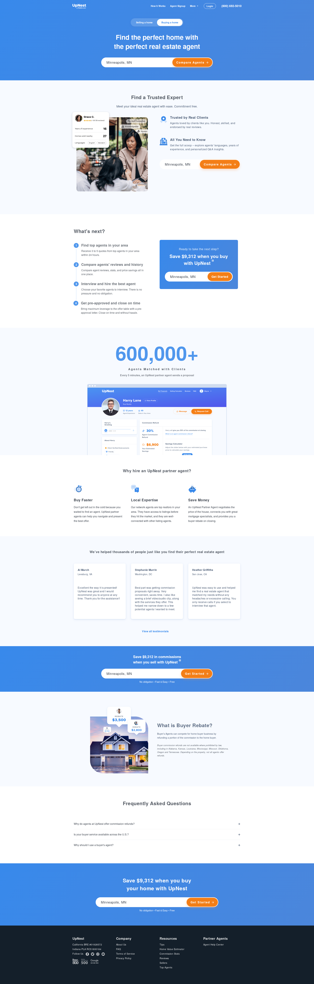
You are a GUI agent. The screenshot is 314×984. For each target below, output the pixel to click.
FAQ (118, 949)
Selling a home (144, 22)
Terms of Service (125, 953)
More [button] (193, 6)
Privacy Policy (123, 958)
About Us (121, 944)
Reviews (164, 958)
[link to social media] (87, 954)
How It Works (158, 6)
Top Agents (166, 967)
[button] (157, 62)
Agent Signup (177, 6)
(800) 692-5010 (231, 6)
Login (210, 6)
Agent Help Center (213, 944)
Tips (162, 944)
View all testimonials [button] (155, 631)
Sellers (163, 962)
